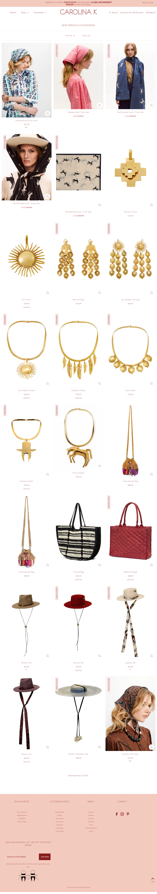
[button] (28, 12)
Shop (23, 12)
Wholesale (91, 822)
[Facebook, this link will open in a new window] (117, 814)
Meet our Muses (21, 822)
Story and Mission (22, 812)
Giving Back (22, 819)
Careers (91, 831)
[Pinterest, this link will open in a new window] (128, 814)
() (150, 12)
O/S (26, 127)
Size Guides (59, 825)
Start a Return (60, 819)
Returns (59, 815)
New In (13, 12)
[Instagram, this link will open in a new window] (122, 814)
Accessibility (59, 828)
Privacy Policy (60, 831)
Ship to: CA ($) (147, 2)
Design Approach (22, 815)
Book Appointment (91, 828)
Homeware (39, 12)
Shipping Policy (59, 812)
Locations (91, 815)
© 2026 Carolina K (72, 887)
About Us (91, 812)
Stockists (91, 819)
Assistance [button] (125, 12)
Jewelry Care (60, 822)
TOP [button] (152, 881)
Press (91, 825)
